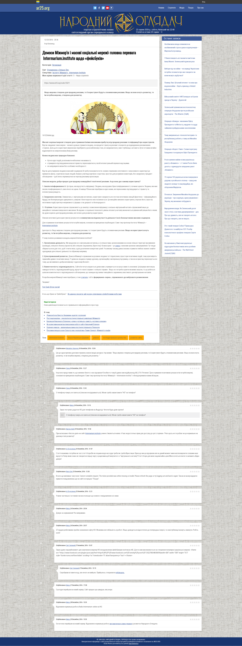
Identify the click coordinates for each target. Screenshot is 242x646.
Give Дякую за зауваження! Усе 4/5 (197, 509)
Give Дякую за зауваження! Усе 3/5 (195, 509)
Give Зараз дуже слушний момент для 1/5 (191, 545)
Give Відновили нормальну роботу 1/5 (191, 602)
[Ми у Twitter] (103, 7)
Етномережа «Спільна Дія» (58, 70)
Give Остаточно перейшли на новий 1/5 (191, 619)
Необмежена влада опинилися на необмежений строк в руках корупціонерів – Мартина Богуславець (181, 47)
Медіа (181, 8)
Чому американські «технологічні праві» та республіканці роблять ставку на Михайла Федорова (180, 138)
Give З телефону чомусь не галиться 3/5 (195, 388)
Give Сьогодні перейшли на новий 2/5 (193, 585)
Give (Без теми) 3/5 (195, 568)
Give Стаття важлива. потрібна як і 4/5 (197, 449)
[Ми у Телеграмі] (95, 7)
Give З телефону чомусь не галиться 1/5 (191, 388)
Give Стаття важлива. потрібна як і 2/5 (193, 449)
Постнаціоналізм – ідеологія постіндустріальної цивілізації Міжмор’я (73, 318)
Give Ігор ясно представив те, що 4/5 (197, 368)
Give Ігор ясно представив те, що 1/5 (191, 368)
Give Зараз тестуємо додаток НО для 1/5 (191, 405)
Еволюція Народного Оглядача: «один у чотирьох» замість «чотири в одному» (76, 321)
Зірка (68, 368)
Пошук (190, 8)
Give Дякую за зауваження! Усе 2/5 (193, 509)
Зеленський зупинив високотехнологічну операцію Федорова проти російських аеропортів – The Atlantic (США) (180, 110)
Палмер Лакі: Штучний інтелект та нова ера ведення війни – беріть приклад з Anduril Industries (180, 86)
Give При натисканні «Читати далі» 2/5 (193, 429)
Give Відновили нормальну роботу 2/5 (193, 602)
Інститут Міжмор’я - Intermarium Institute (69, 72)
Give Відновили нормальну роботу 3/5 (195, 602)
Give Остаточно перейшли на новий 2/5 (193, 619)
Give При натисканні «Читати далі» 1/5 (191, 429)
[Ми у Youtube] (107, 7)
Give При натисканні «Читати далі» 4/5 (197, 429)
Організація (56, 65)
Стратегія (172, 8)
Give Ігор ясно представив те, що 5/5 (199, 368)
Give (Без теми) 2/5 (193, 568)
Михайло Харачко (72, 348)
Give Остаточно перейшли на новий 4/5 (197, 619)
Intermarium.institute (50, 225)
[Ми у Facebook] (99, 7)
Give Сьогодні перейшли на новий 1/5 (191, 585)
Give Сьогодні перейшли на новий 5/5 (199, 585)
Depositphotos (133, 643)
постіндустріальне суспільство (114, 338)
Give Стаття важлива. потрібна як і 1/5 (191, 449)
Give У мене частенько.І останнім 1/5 (191, 491)
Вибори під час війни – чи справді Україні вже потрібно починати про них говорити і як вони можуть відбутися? (181, 72)
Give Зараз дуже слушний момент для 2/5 (193, 545)
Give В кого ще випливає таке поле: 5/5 (199, 472)
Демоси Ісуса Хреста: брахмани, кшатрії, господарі (66, 315)
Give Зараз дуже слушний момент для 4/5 (197, 545)
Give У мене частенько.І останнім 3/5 (195, 491)
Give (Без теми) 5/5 (199, 568)
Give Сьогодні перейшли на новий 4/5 (197, 585)
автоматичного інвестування (121, 624)
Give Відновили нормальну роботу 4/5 (197, 602)
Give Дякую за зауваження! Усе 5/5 (199, 509)
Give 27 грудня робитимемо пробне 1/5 (191, 526)
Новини (161, 8)
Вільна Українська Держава (78, 338)
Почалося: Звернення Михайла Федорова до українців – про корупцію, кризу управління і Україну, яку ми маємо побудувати (181, 197)
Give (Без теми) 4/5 (197, 568)
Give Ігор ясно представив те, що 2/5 (193, 368)
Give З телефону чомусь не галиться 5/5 (199, 388)
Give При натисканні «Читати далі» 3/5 (195, 429)
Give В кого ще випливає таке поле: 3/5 (195, 472)
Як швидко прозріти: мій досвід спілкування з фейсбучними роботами (95, 294)
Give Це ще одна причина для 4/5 (197, 348)
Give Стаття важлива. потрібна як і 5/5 (199, 449)
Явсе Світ (69, 471)
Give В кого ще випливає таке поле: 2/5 (193, 472)
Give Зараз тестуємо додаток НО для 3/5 (195, 405)
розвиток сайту (136, 338)
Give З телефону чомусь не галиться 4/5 (197, 388)
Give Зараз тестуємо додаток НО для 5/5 (199, 405)
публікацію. (120, 572)
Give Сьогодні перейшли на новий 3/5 (195, 585)
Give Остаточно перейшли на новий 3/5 (195, 619)
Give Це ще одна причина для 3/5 (195, 348)
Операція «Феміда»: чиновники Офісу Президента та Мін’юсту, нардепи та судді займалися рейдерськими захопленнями (180, 124)
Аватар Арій (70, 429)
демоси (96, 338)
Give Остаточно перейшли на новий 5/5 (199, 619)
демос (117, 246)
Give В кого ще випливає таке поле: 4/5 (197, 472)
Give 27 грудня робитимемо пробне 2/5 (193, 526)
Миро (72, 405)
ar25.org (43, 8)
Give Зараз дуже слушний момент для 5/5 (199, 545)
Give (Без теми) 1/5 (191, 568)
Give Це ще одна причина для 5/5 (199, 348)
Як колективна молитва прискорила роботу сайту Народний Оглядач (73, 324)
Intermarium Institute (56, 338)
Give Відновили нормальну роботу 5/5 (199, 602)
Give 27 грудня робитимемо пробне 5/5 (199, 526)
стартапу (84, 277)
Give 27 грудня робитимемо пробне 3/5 (195, 526)
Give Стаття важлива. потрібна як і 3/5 (195, 449)
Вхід (203, 2)
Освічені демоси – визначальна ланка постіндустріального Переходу (73, 327)
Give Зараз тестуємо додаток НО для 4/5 (197, 405)
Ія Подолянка (71, 449)
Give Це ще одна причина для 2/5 (193, 348)
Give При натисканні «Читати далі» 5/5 (199, 429)
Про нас (200, 8)
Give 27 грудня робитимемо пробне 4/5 (197, 526)
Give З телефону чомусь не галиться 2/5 (193, 388)
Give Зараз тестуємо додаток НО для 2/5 (193, 405)
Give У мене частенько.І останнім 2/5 (193, 491)
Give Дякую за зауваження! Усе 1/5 (191, 509)
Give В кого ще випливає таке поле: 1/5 (191, 472)
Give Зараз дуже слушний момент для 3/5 (195, 545)
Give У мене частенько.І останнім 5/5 (199, 491)
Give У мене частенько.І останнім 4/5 (197, 491)
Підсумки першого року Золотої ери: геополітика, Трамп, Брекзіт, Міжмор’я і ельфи (78, 330)
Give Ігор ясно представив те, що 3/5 (195, 368)
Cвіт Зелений (71, 545)
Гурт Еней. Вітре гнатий (51, 287)
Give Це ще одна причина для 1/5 (191, 348)
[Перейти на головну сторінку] (121, 23)
